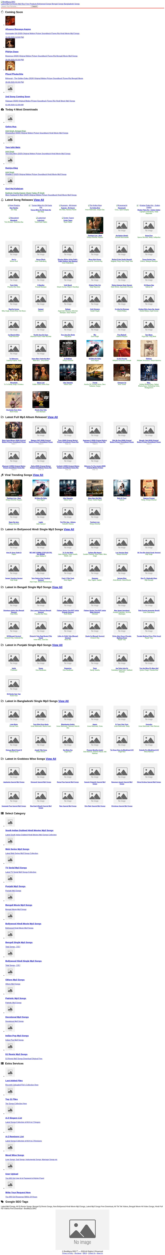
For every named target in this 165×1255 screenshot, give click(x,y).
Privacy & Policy (67, 1253)
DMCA (85, 1253)
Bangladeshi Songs (72, 4)
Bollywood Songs (44, 4)
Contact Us (92, 1253)
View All (39, 199)
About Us (100, 1253)
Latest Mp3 (5, 4)
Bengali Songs (57, 4)
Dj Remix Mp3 (15, 4)
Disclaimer (78, 1253)
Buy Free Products (29, 4)
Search (34, 6)
